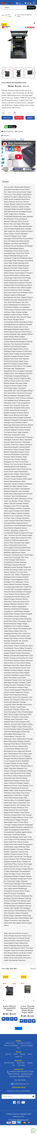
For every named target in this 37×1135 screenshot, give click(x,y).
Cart (13, 1065)
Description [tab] (5, 181)
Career (30, 1054)
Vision (16, 1054)
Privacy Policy (10, 1043)
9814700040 (21, 1080)
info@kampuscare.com (21, 1084)
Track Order (21, 1065)
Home (3, 15)
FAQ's (18, 1048)
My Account (21, 1063)
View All (32, 968)
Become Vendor (9, 1063)
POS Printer (9, 15)
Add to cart (7, 117)
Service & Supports (27, 1045)
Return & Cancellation (11, 1045)
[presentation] (4, 1000)
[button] (4, 73)
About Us (8, 1054)
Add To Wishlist (8, 131)
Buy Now (19, 117)
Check (22, 139)
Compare (20, 131)
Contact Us (18, 1056)
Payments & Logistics (24, 1043)
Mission (22, 1054)
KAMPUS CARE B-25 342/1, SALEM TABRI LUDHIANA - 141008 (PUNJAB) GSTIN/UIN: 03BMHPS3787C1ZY (20, 1074)
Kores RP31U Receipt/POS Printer (24, 15)
